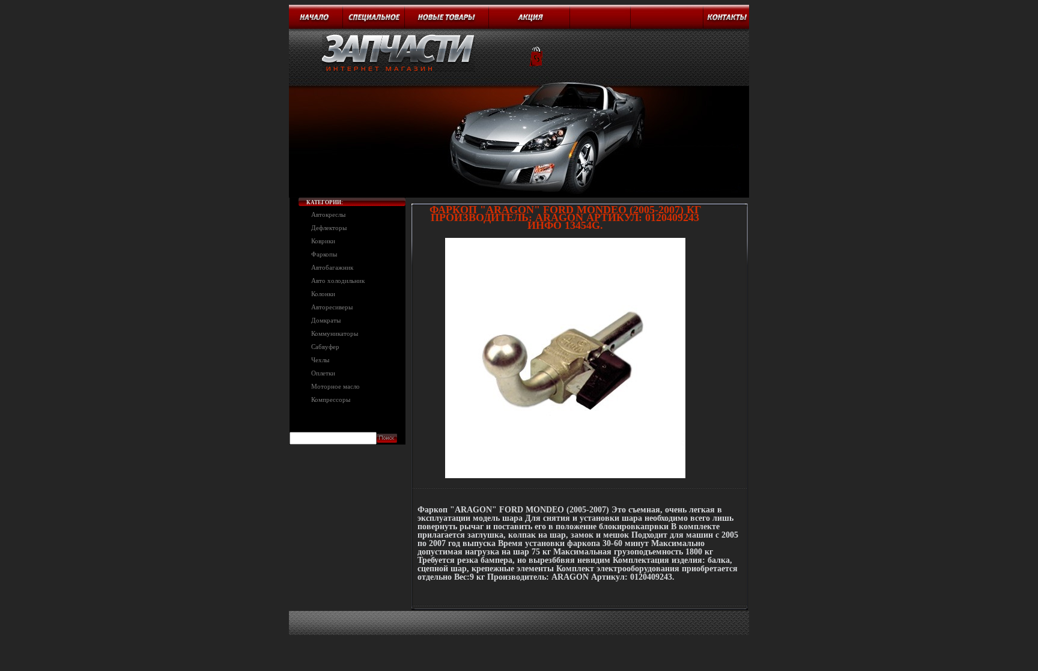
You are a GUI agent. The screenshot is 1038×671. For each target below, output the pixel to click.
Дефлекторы (329, 227)
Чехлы (320, 359)
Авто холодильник (338, 280)
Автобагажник (332, 267)
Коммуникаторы (334, 333)
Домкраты (326, 320)
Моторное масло (335, 386)
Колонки (323, 293)
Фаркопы (324, 254)
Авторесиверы (332, 307)
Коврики (323, 240)
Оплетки (323, 373)
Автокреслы (328, 214)
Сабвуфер (325, 346)
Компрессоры (330, 399)
